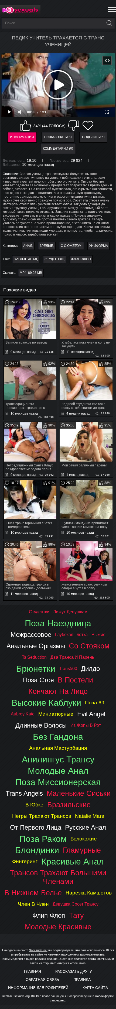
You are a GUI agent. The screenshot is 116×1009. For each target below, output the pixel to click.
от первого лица (35, 827)
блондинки (37, 850)
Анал (27, 246)
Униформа (98, 246)
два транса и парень (72, 657)
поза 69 (94, 702)
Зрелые (46, 246)
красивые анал (72, 861)
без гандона (58, 736)
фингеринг (24, 861)
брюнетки (35, 668)
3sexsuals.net (38, 950)
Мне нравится (25, 125)
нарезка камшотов (89, 893)
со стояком (89, 646)
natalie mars (89, 816)
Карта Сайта (95, 988)
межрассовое (31, 634)
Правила (82, 979)
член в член (33, 904)
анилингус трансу (58, 759)
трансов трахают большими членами (58, 877)
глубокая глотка (71, 634)
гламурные (82, 850)
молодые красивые (58, 927)
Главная (32, 971)
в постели (75, 680)
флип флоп (81, 259)
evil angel (91, 714)
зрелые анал (25, 259)
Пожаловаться (58, 137)
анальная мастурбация (58, 748)
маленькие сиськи (79, 793)
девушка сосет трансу (75, 904)
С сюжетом (71, 246)
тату (76, 915)
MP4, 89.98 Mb (31, 273)
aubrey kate (23, 714)
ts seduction (34, 657)
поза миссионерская (58, 782)
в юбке (34, 805)
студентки (54, 259)
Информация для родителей (38, 988)
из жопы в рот (85, 725)
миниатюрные (55, 714)
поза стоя (38, 680)
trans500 (68, 668)
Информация (22, 137)
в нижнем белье (33, 893)
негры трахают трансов (41, 816)
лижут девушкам (70, 612)
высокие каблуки (46, 702)
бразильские (69, 805)
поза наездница (58, 623)
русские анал (85, 827)
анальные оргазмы (35, 646)
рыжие (98, 634)
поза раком (43, 839)
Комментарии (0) (58, 148)
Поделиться (93, 137)
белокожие (83, 839)
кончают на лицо (58, 691)
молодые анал (58, 770)
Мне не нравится (73, 125)
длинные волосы (41, 725)
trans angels (24, 793)
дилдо (90, 668)
